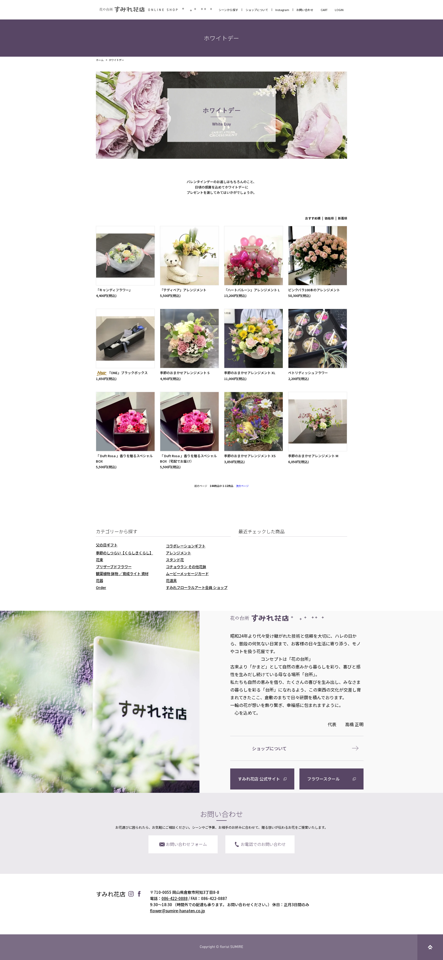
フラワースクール (323, 779)
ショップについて (257, 10)
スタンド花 (175, 559)
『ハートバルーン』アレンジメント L (252, 289)
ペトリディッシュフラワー (308, 372)
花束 (99, 559)
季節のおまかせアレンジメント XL (249, 372)
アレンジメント (178, 552)
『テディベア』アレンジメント (183, 289)
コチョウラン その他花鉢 (186, 566)
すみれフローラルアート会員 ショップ (196, 587)
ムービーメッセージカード (187, 573)
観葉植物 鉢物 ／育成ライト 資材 (122, 573)
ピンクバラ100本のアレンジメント (314, 289)
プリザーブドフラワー (114, 566)
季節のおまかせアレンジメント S (184, 372)
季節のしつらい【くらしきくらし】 (124, 552)
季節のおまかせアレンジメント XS (250, 455)
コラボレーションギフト (185, 545)
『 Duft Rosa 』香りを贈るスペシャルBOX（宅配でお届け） (188, 458)
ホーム (100, 60)
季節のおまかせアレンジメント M (313, 455)
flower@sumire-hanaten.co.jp (177, 910)
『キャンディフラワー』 (114, 289)
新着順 (342, 218)
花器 (99, 580)
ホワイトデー (116, 60)
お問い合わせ (304, 10)
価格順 (329, 218)
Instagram (282, 10)
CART (324, 10)
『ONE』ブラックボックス (127, 372)
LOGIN (339, 10)
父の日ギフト (106, 544)
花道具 (171, 580)
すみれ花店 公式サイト (259, 779)
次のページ (242, 486)
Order (101, 587)
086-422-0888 (175, 898)
